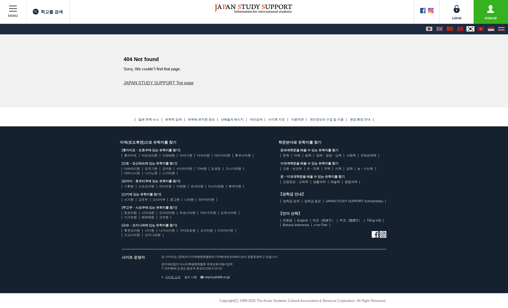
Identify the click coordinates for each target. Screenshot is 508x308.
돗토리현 (130, 213)
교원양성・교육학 (295, 182)
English (302, 220)
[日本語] (429, 29)
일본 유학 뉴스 (148, 119)
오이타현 (206, 230)
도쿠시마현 (229, 213)
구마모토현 (188, 230)
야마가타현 (222, 155)
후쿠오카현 (132, 230)
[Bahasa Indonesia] (491, 29)
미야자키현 (225, 230)
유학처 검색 (173, 119)
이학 (338, 169)
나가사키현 (167, 230)
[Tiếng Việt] (481, 29)
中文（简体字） (324, 220)
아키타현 (203, 155)
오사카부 (159, 199)
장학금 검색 (291, 201)
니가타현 (168, 173)
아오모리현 (149, 155)
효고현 (175, 199)
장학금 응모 (312, 201)
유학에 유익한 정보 (201, 119)
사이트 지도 (276, 119)
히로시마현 (188, 213)
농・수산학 (365, 169)
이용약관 (297, 119)
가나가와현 (233, 169)
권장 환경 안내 (360, 119)
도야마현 (197, 186)
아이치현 (165, 186)
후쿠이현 (235, 186)
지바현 (202, 169)
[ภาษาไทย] (501, 29)
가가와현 (130, 217)
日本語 (287, 220)
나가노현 (151, 173)
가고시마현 (132, 235)
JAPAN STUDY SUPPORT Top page (159, 83)
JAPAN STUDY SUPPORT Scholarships (354, 201)
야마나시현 (132, 173)
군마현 (167, 169)
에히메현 (148, 217)
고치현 (164, 217)
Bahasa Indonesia (296, 225)
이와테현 (168, 155)
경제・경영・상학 (329, 155)
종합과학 (351, 182)
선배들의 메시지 (232, 119)
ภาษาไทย (320, 225)
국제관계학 (368, 155)
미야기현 (186, 155)
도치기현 (151, 169)
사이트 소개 (172, 277)
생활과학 (319, 182)
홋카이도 (130, 155)
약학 (327, 169)
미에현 (181, 186)
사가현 (149, 230)
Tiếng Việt (374, 220)
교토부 (143, 199)
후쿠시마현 (243, 155)
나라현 (189, 199)
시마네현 (148, 213)
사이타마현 (184, 169)
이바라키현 (132, 169)
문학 (286, 155)
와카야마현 (206, 199)
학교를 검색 (52, 12)
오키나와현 (153, 235)
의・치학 (313, 169)
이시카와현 (216, 186)
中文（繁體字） (351, 220)
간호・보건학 (292, 169)
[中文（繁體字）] (460, 29)
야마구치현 (208, 213)
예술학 (335, 182)
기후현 (129, 186)
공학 (349, 169)
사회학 (351, 155)
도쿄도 (216, 169)
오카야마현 (167, 213)
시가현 (129, 199)
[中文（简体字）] (450, 29)
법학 (308, 155)
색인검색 (256, 119)
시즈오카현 (146, 186)
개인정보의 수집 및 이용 (327, 119)
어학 (297, 155)
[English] (439, 29)
